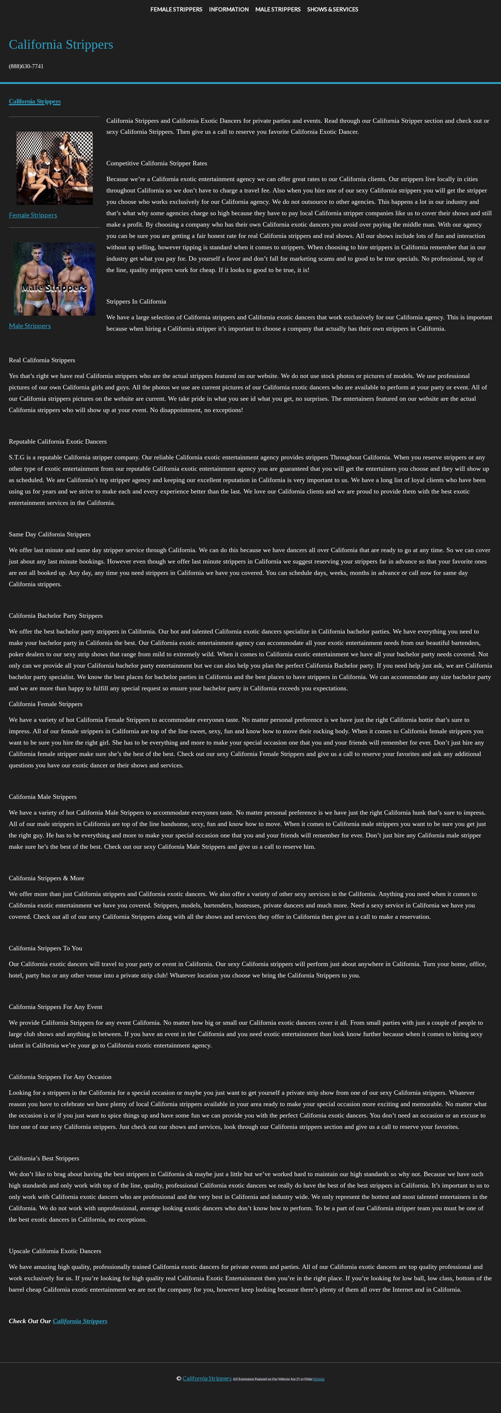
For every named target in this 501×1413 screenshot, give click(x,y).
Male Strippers (30, 326)
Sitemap (319, 1379)
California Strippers (80, 1321)
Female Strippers (33, 215)
